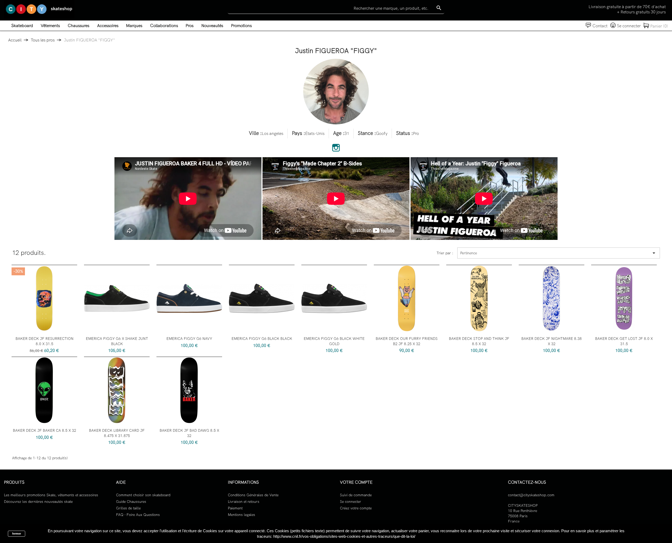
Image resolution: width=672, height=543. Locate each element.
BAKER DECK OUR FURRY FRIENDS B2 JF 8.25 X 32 (407, 341)
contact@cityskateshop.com (531, 495)
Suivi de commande (356, 495)
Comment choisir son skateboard (143, 495)
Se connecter (350, 501)
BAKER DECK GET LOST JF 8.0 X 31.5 (624, 341)
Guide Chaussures (131, 501)
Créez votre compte (356, 508)
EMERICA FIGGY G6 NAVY (189, 338)
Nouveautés (212, 25)
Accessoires (107, 25)
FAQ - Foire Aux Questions (138, 514)
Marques (134, 25)
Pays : (298, 133)
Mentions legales (241, 514)
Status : (404, 133)
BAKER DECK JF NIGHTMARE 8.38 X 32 (551, 341)
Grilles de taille (128, 508)
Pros (189, 25)
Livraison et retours (243, 501)
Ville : (255, 133)
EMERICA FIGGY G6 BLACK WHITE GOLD (334, 341)
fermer (16, 533)
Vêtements (50, 25)
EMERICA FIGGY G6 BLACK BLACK (262, 338)
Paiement (235, 508)
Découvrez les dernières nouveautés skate (38, 501)
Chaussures (78, 25)
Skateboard (22, 25)
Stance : (367, 133)
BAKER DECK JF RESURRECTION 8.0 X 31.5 (44, 341)
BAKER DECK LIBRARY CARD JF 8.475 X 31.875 (117, 433)
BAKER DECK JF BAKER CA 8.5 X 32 (44, 430)
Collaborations (164, 25)
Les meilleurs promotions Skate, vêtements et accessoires (51, 495)
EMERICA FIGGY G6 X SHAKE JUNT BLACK (117, 341)
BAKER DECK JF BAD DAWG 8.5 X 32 (189, 433)
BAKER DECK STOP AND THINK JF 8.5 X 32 (479, 341)
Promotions (241, 25)
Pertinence (558, 253)
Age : (338, 133)
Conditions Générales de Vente (253, 495)
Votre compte (356, 482)
